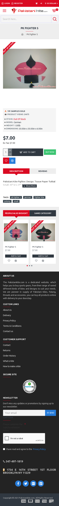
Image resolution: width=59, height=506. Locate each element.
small (16, 201)
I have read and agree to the (26, 449)
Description (16, 171)
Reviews (42, 171)
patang (7, 201)
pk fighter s (16, 197)
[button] (27, 265)
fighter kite (39, 197)
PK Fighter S (10, 247)
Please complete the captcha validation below (12, 427)
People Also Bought (16, 213)
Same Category (42, 213)
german (27, 197)
